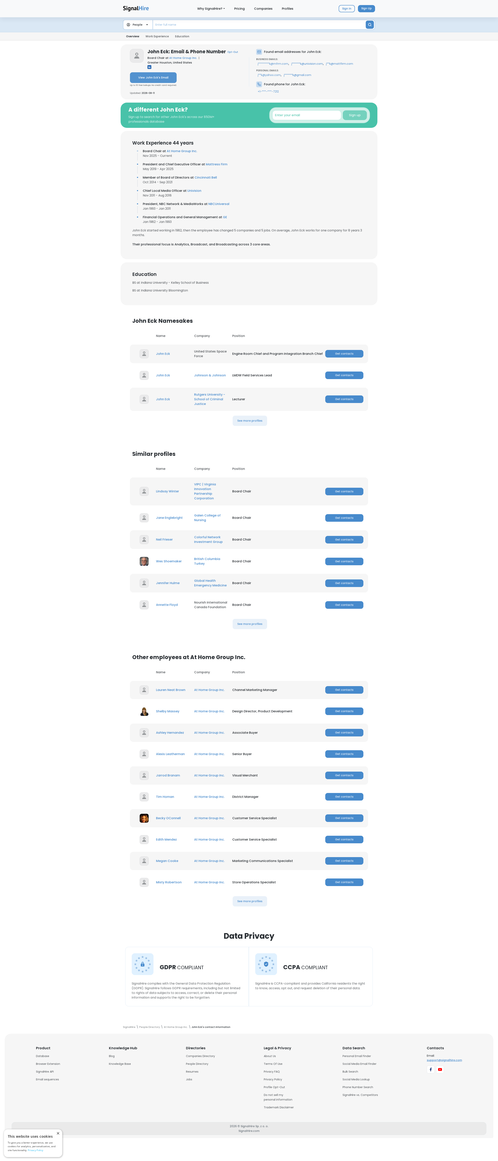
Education (182, 36)
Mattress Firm (216, 164)
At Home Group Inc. (183, 58)
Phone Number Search (358, 1087)
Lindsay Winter (167, 491)
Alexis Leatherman (170, 754)
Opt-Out (232, 52)
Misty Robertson (169, 882)
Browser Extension (48, 1064)
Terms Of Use (273, 1064)
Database (42, 1056)
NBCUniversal (218, 204)
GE (225, 217)
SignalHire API (45, 1072)
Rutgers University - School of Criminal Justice (209, 399)
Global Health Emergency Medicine (210, 583)
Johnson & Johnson (210, 375)
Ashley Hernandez (170, 732)
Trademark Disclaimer (279, 1107)
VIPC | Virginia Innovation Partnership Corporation (205, 491)
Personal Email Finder (357, 1056)
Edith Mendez (166, 839)
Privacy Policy (273, 1079)
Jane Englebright (169, 518)
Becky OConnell (168, 818)
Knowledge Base (120, 1064)
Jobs (189, 1079)
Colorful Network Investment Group (208, 539)
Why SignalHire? (209, 8)
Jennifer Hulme (168, 583)
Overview (132, 36)
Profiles (287, 8)
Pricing (239, 8)
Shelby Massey (167, 711)
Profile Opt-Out (274, 1087)
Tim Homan (165, 797)
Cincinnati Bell (206, 177)
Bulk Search (350, 1072)
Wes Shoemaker (169, 561)
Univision (194, 190)
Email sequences (47, 1079)
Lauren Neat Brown (170, 690)
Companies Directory (200, 1056)
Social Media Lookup (356, 1079)
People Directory (197, 1064)
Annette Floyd (167, 605)
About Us (270, 1056)
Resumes (192, 1072)
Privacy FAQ (272, 1072)
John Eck (163, 354)
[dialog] (33, 1143)
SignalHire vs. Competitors (360, 1095)
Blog (112, 1056)
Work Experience (157, 36)
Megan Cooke (167, 861)
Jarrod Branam (168, 775)
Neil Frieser (164, 539)
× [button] (57, 1133)
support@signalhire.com (444, 1060)
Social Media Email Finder (359, 1064)
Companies (263, 8)
